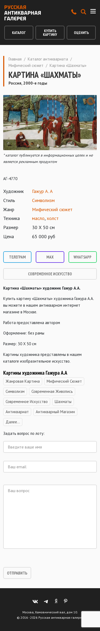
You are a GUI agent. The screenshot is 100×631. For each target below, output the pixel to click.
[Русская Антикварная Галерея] (22, 12)
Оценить (81, 32)
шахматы (63, 401)
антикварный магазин (55, 411)
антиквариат (17, 411)
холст (53, 218)
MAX (50, 257)
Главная (15, 59)
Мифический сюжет (26, 65)
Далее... (13, 421)
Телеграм (17, 257)
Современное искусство (50, 273)
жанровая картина (23, 381)
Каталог (19, 32)
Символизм (43, 200)
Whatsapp (82, 257)
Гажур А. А (42, 191)
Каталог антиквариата (48, 59)
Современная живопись (52, 391)
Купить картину (50, 32)
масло (38, 218)
